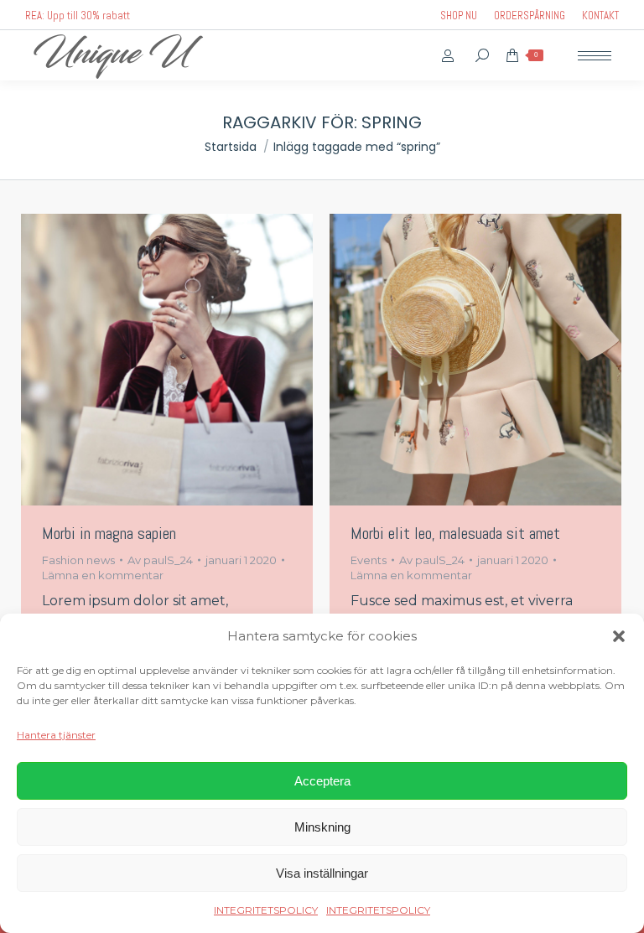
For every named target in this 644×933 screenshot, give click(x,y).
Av (160, 560)
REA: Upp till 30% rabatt (77, 15)
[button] (618, 636)
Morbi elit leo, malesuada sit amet (455, 533)
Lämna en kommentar (103, 575)
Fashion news (78, 560)
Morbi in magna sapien (109, 533)
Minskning (322, 827)
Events (369, 560)
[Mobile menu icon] (594, 55)
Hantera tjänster (56, 734)
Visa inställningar (322, 873)
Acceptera (322, 781)
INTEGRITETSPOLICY (266, 910)
